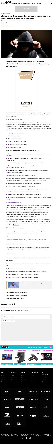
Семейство (8, 13)
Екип (4, 434)
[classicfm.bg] (46, 415)
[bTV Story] (7, 399)
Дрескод (3, 379)
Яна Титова (16, 224)
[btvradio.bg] (20, 415)
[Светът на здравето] (7, 415)
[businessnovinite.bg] (33, 407)
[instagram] (26, 438)
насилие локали (25, 310)
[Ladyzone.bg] (9, 2)
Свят (33, 377)
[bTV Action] (46, 391)
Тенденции (3, 377)
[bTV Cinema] (33, 391)
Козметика (13, 377)
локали (18, 310)
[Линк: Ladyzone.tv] (5, 3)
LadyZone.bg (9, 26)
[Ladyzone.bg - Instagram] (12, 304)
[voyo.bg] (7, 407)
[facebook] (23, 438)
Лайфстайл (26, 3)
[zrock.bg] (20, 423)
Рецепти (44, 377)
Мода (2, 372)
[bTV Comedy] (20, 391)
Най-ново (14, 3)
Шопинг (2, 381)
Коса (12, 379)
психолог (13, 310)
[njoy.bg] (33, 415)
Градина (43, 379)
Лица (33, 375)
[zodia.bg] (46, 407)
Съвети (2, 375)
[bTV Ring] (20, 399)
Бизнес (33, 379)
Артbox (33, 381)
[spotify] (30, 438)
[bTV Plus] (46, 399)
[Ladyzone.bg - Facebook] (15, 307)
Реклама (45, 434)
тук (50, 347)
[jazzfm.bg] (7, 423)
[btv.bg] (7, 391)
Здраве (23, 372)
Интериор (44, 381)
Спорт (22, 377)
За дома (3, 13)
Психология (24, 379)
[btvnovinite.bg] (33, 399)
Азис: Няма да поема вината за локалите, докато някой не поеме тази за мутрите (35, 284)
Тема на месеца (36, 3)
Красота (13, 372)
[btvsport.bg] (20, 407)
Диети (22, 375)
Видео (20, 3)
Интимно (23, 381)
